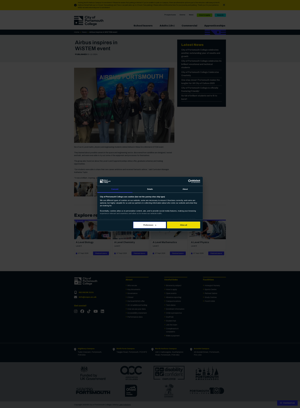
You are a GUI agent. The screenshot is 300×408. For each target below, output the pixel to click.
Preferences (148, 225)
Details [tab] (150, 189)
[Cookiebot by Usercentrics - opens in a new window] (190, 181)
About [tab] (185, 189)
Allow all (183, 225)
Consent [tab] (114, 189)
